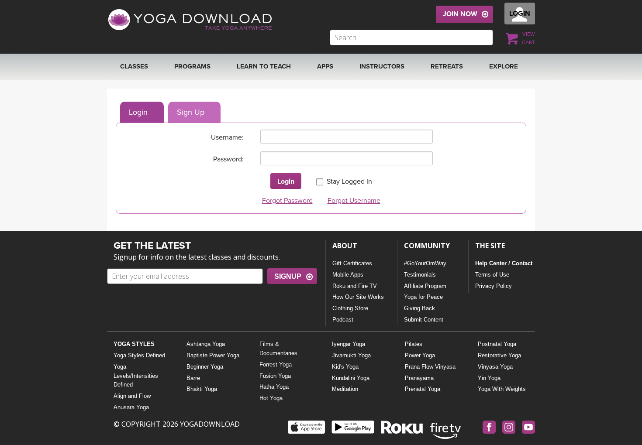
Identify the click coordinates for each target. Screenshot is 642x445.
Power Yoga (420, 355)
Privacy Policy (493, 286)
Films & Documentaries (278, 348)
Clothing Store (350, 308)
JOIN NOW (460, 14)
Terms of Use (492, 274)
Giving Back (419, 308)
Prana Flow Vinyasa (430, 366)
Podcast (342, 319)
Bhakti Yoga (201, 389)
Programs (192, 66)
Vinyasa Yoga (495, 366)
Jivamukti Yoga (351, 355)
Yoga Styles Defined (139, 355)
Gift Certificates (352, 263)
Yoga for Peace (423, 297)
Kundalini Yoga (350, 378)
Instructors (381, 66)
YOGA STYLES (134, 344)
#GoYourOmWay (425, 263)
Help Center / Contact (503, 263)
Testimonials (420, 274)
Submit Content (423, 319)
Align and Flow (132, 396)
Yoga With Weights (502, 389)
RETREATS (447, 66)
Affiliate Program (425, 286)
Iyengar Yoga (348, 344)
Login (138, 112)
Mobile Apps (347, 274)
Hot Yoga (271, 398)
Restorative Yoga (499, 355)
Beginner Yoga (204, 366)
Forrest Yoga (275, 364)
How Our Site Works (358, 297)
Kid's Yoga (345, 366)
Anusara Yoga (131, 407)
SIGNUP (287, 276)
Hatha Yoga (274, 386)
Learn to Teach (264, 66)
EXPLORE (503, 66)
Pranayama (419, 378)
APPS (325, 66)
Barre (193, 378)
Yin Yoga (489, 378)
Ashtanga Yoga (205, 344)
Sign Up (190, 112)
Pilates (413, 344)
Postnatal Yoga (497, 344)
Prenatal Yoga (422, 389)
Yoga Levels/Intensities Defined (136, 375)
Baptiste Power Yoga (212, 355)
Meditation (345, 389)
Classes (134, 66)
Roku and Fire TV (354, 286)
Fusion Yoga (275, 376)
